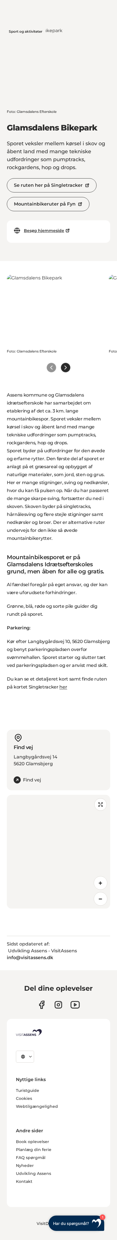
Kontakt (24, 1181)
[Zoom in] (100, 883)
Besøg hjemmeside (44, 230)
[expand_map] (100, 804)
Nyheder (25, 1165)
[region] (58, 852)
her (63, 687)
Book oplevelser (32, 1141)
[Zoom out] (100, 899)
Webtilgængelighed (37, 1106)
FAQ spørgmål (30, 1157)
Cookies (24, 1098)
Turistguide (27, 1090)
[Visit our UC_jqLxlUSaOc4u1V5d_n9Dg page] (75, 1005)
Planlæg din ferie (33, 1149)
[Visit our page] (42, 1005)
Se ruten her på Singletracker (48, 185)
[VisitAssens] (29, 1032)
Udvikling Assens (33, 1173)
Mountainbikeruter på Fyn (45, 204)
